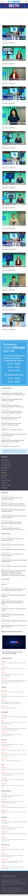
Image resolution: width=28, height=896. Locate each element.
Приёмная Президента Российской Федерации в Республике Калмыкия (14, 451)
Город (10, 514)
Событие (10, 496)
